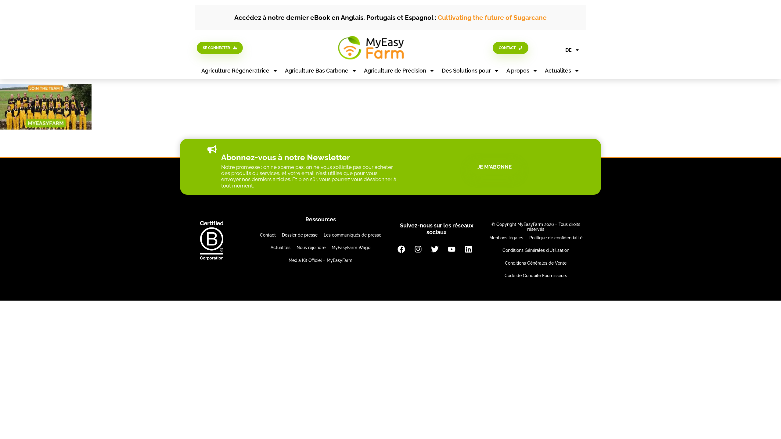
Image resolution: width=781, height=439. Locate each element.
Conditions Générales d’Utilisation (535, 250)
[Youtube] (451, 249)
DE (568, 50)
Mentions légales (506, 237)
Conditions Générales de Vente (536, 263)
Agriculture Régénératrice (235, 70)
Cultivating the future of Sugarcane (492, 17)
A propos (517, 70)
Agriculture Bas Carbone (316, 70)
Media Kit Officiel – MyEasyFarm (320, 260)
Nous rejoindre (311, 247)
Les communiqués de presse (352, 235)
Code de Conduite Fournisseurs (536, 275)
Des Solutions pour (466, 70)
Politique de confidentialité (555, 237)
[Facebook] (401, 249)
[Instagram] (418, 249)
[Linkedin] (468, 249)
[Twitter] (434, 249)
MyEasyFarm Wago (351, 247)
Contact (268, 235)
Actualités (558, 70)
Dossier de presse (300, 235)
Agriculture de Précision (395, 70)
